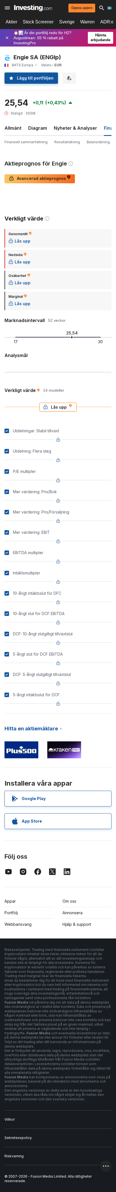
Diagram (37, 128)
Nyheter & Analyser (75, 128)
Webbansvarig (18, 924)
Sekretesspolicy (18, 1138)
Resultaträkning (67, 142)
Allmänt (13, 128)
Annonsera (72, 912)
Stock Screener (38, 21)
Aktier (11, 21)
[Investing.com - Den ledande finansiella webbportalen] (33, 8)
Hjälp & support (77, 924)
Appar (10, 901)
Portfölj (11, 912)
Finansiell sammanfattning (26, 142)
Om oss (69, 901)
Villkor (10, 1119)
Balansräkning (98, 142)
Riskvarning (14, 1156)
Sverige (67, 21)
